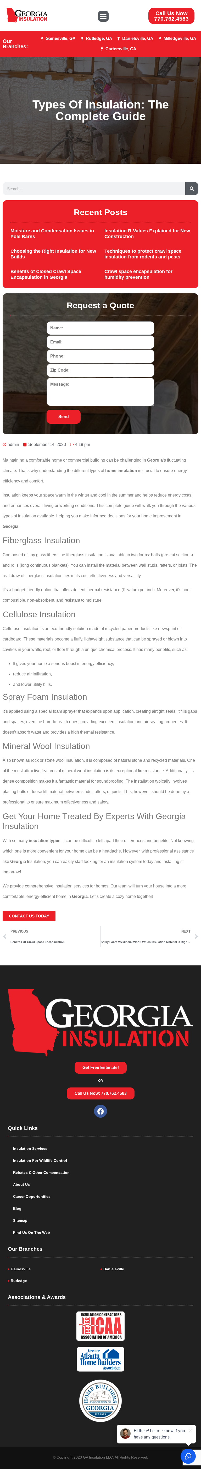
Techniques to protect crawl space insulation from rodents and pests (142, 254)
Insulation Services (30, 1148)
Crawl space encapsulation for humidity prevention (138, 274)
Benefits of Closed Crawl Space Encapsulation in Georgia (45, 274)
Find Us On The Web (31, 1232)
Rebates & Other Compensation (41, 1172)
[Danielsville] (146, 1269)
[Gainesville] (54, 1269)
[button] (103, 16)
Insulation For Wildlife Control (40, 1160)
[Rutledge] (54, 1281)
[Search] (191, 188)
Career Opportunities (32, 1196)
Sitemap (20, 1220)
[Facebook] (100, 1111)
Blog (17, 1208)
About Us (21, 1184)
